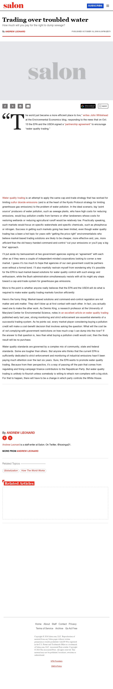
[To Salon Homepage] (14, 5)
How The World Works (33, 471)
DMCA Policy (56, 666)
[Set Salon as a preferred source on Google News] (88, 106)
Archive (59, 628)
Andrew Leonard (15, 32)
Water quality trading (13, 198)
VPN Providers (56, 661)
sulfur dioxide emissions (24, 202)
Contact (63, 624)
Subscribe (95, 6)
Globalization (11, 471)
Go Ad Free (71, 628)
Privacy (73, 624)
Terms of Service (44, 628)
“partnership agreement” (77, 124)
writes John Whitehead (95, 115)
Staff (54, 624)
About (47, 624)
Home (38, 624)
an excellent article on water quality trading (84, 313)
